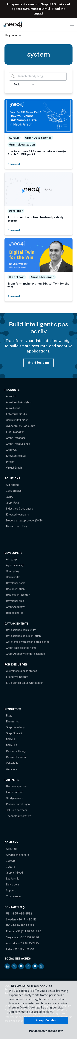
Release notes (14, 612)
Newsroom (12, 884)
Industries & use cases (19, 508)
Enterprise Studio (16, 414)
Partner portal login (18, 804)
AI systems (12, 484)
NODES (10, 739)
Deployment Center (18, 594)
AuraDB (11, 396)
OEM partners (14, 798)
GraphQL (11, 449)
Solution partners (16, 810)
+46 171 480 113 (27, 919)
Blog (9, 715)
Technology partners (18, 816)
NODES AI (12, 745)
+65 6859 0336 (29, 937)
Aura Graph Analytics (19, 402)
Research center (16, 757)
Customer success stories (21, 670)
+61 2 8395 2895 (28, 943)
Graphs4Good (14, 872)
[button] (23, 84)
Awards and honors (17, 854)
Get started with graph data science (28, 641)
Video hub (12, 763)
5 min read (13, 230)
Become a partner (16, 786)
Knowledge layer (16, 455)
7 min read (13, 164)
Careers (11, 860)
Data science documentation (23, 635)
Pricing (10, 461)
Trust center (13, 896)
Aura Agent (13, 408)
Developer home (15, 583)
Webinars (11, 769)
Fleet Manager (15, 431)
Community (12, 577)
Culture (10, 866)
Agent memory (15, 565)
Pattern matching (16, 526)
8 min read (13, 296)
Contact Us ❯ (14, 907)
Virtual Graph (14, 467)
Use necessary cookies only (46, 1030)
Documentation (15, 589)
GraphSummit (14, 733)
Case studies (13, 490)
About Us (11, 848)
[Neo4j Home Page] (12, 24)
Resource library (16, 751)
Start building (38, 362)
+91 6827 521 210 (23, 949)
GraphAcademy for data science (25, 653)
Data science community (21, 629)
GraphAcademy (15, 606)
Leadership (12, 878)
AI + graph (12, 559)
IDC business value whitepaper (24, 682)
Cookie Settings (29, 1007)
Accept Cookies (46, 1020)
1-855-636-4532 (21, 913)
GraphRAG (12, 502)
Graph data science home (21, 647)
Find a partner (14, 792)
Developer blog (15, 600)
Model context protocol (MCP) (24, 520)
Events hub (12, 721)
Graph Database (16, 437)
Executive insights (17, 676)
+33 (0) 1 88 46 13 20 (28, 931)
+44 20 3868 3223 (22, 925)
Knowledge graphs (17, 514)
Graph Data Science (18, 443)
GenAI (9, 496)
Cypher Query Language (20, 425)
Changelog (12, 571)
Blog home (10, 35)
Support (11, 890)
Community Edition (17, 420)
